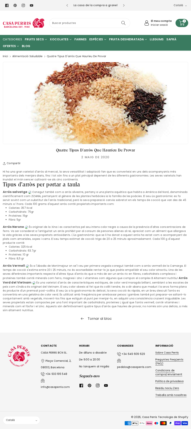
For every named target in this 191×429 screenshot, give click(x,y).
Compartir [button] (14, 163)
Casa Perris (149, 417)
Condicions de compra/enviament (168, 372)
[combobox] (89, 23)
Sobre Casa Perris (167, 352)
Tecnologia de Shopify (173, 417)
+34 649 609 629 (133, 354)
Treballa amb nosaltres (171, 395)
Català (10, 420)
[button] (182, 23)
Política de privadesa (169, 381)
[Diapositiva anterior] (67, 5)
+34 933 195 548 (56, 374)
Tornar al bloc (99, 318)
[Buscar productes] (123, 23)
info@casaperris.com (55, 387)
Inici (5, 56)
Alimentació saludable (27, 56)
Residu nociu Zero (167, 388)
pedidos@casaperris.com (134, 367)
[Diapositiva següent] (123, 5)
